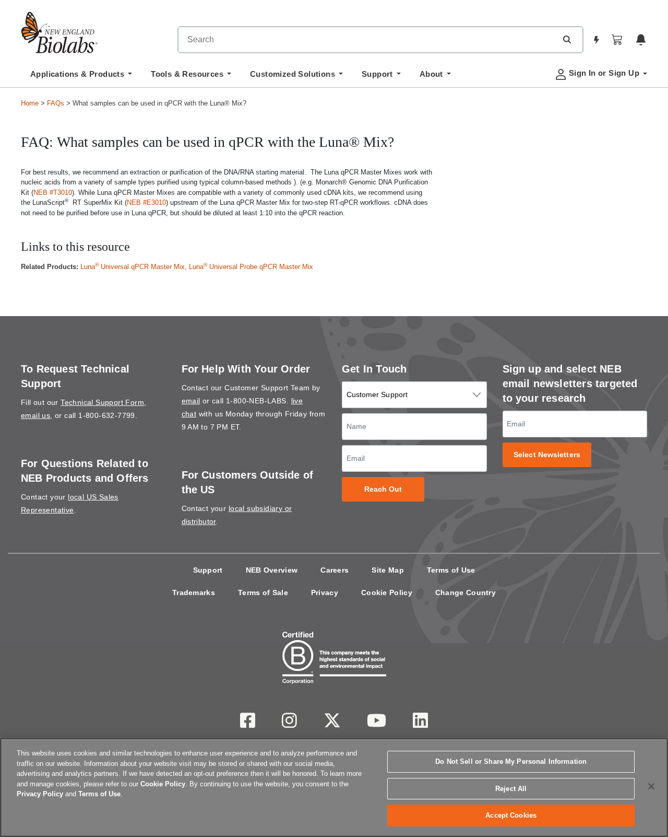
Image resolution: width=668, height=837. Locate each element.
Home (30, 103)
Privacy (324, 592)
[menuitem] (81, 76)
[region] (334, 787)
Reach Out (383, 489)
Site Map (387, 570)
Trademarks (193, 592)
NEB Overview (272, 570)
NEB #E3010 (146, 202)
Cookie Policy (386, 592)
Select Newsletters (547, 455)
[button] (566, 39)
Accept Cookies (510, 815)
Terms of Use (451, 570)
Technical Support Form (102, 402)
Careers (334, 570)
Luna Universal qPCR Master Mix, (134, 267)
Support (208, 570)
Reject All (511, 789)
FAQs (55, 103)
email (191, 401)
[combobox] (367, 39)
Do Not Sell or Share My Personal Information (511, 761)
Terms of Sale (263, 592)
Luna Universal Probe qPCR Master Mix (251, 267)
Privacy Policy (40, 794)
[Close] (651, 786)
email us (35, 415)
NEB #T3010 (52, 192)
